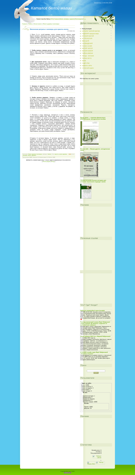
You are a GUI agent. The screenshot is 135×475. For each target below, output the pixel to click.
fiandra (49, 154)
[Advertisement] (90, 98)
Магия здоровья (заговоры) (51, 24)
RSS (52, 19)
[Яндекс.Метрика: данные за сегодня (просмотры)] (91, 462)
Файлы (30, 24)
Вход (84, 19)
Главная (56, 19)
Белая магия (38, 24)
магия (29, 155)
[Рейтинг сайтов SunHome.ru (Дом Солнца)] (97, 458)
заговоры (25, 155)
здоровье (33, 155)
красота (57, 154)
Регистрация (78, 19)
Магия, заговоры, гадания (67, 19)
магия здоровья (63, 154)
